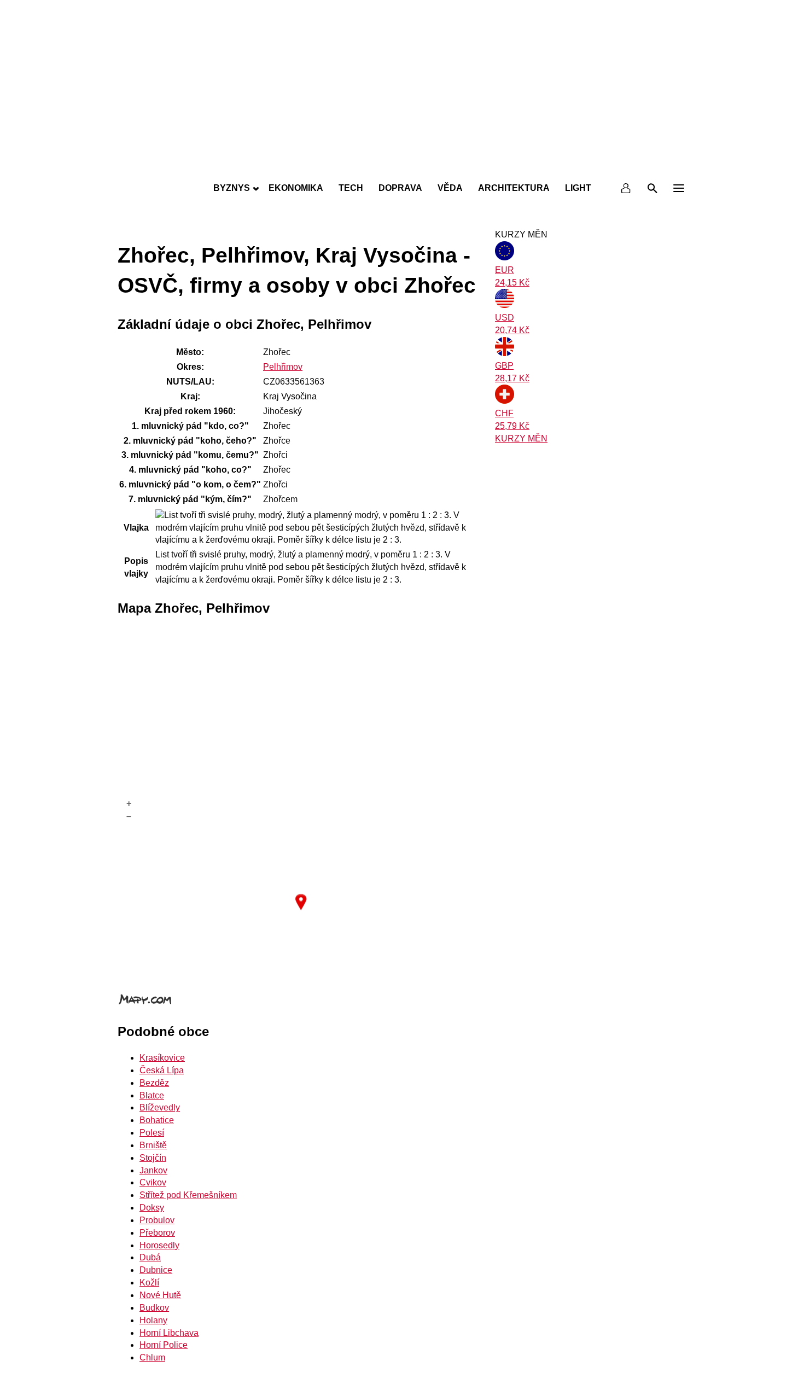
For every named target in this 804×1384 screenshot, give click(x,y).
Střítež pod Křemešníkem (188, 1195)
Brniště (153, 1145)
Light (578, 188)
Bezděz (154, 1083)
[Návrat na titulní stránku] (402, 164)
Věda (450, 188)
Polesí (151, 1132)
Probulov (156, 1220)
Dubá (150, 1257)
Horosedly (159, 1245)
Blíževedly (159, 1107)
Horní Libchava (169, 1333)
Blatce (151, 1095)
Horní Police (163, 1345)
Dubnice (155, 1270)
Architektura (514, 188)
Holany (153, 1320)
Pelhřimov (282, 366)
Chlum (152, 1357)
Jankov (153, 1170)
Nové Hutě (160, 1295)
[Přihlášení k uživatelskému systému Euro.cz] (626, 188)
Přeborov (157, 1232)
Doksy (151, 1207)
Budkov (154, 1307)
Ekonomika (296, 188)
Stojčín (152, 1157)
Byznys (231, 188)
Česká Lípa (161, 1070)
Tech (351, 188)
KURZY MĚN (521, 438)
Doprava (400, 188)
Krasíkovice (162, 1057)
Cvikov (152, 1182)
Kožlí (149, 1282)
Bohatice (156, 1120)
